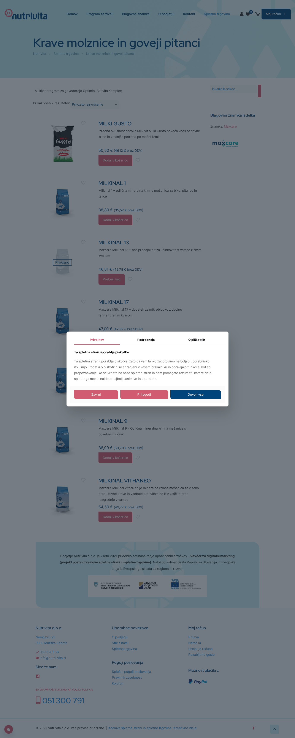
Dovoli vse (196, 394)
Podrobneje (146, 339)
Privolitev (97, 339)
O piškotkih (196, 339)
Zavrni (96, 394)
